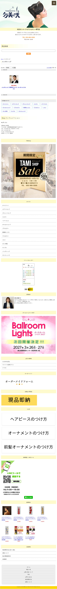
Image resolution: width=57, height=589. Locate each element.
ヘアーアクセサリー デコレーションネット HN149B (7, 538)
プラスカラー (17, 107)
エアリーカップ (15, 103)
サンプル (13, 111)
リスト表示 (49, 67)
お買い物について (28, 572)
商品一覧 (28, 569)
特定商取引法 (28, 579)
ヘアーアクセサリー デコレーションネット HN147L (30, 519)
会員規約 (4, 559)
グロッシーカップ (26, 103)
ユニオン (36, 103)
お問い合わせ (28, 577)
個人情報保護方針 (6, 556)
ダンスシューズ (22, 111)
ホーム (2, 59)
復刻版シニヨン (26, 107)
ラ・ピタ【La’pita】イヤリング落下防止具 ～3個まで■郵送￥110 (18, 538)
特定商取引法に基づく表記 (8, 549)
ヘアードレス (44, 103)
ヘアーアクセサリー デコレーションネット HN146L (19, 519)
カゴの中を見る (6, 361)
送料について (5, 553)
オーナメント (5, 103)
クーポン (4, 367)
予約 (28, 574)
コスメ (44, 107)
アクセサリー (37, 107)
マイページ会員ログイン (8, 364)
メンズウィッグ (6, 251)
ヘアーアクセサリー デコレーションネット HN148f (42, 519)
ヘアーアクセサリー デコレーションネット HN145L (7, 519)
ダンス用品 (5, 111)
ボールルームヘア (6, 107)
